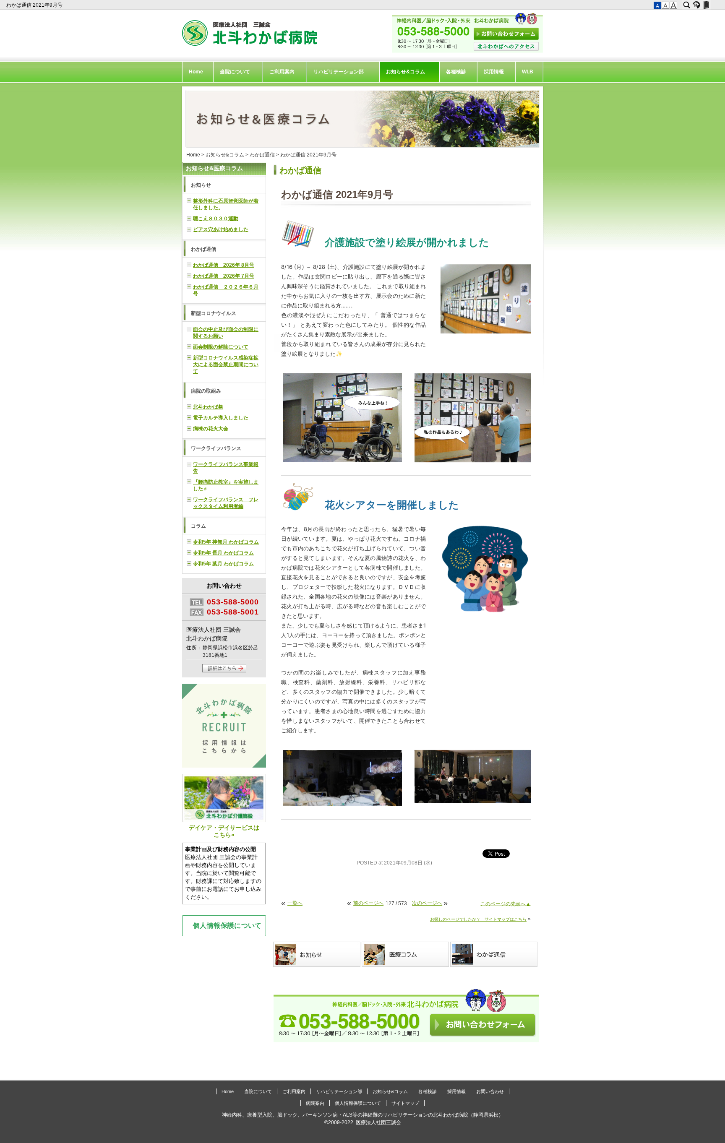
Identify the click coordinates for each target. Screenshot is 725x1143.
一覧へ (295, 903)
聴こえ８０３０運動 (215, 218)
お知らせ (201, 185)
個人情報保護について (227, 925)
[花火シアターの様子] (342, 802)
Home (196, 72)
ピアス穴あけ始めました (220, 229)
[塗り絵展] (486, 329)
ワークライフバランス (216, 448)
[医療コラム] (406, 954)
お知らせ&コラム (405, 72)
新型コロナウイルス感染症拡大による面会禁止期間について (225, 364)
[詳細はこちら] (224, 671)
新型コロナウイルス (213, 313)
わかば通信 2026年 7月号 (223, 276)
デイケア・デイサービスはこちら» (224, 831)
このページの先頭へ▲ (505, 903)
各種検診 (456, 72)
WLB (527, 72)
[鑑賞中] (342, 458)
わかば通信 (262, 155)
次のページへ (427, 903)
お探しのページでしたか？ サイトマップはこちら (478, 919)
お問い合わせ (490, 1091)
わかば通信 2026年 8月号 (223, 265)
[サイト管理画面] (706, 5)
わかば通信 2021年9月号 (35, 5)
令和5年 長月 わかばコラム (223, 553)
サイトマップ (405, 1103)
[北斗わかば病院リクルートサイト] (224, 727)
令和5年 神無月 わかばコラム (226, 542)
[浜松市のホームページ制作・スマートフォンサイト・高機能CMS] (696, 5)
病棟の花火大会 (210, 429)
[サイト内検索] (686, 5)
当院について (235, 72)
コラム (198, 526)
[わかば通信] (494, 954)
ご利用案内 (282, 72)
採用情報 (494, 72)
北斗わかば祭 (208, 407)
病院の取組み (206, 391)
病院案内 (315, 1103)
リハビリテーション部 (338, 72)
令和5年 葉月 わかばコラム (223, 564)
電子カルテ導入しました (220, 418)
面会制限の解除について (220, 347)
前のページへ (368, 903)
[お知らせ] (317, 954)
